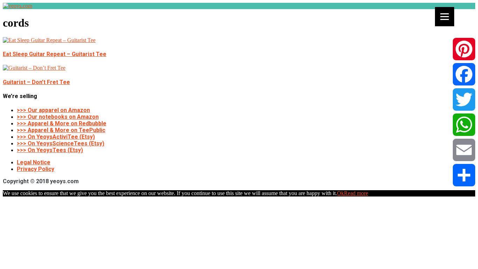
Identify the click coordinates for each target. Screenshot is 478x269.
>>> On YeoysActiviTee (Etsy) (56, 136)
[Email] (464, 150)
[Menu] (444, 16)
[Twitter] (464, 99)
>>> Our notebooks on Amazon (58, 116)
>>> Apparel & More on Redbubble (61, 123)
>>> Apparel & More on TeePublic (61, 130)
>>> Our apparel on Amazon (53, 110)
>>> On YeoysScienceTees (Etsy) (60, 143)
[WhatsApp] (464, 124)
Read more (356, 193)
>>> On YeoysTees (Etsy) (50, 150)
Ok (340, 193)
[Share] (464, 175)
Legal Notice (33, 162)
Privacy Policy (35, 169)
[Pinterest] (464, 49)
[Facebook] (464, 74)
